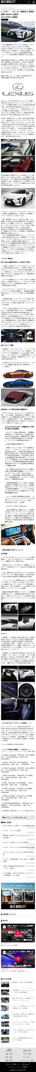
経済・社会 (9, 1057)
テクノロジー (27, 1057)
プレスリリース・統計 (27, 1060)
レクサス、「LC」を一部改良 (19, 831)
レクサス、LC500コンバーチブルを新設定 (19, 843)
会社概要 (24, 1067)
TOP (9, 1049)
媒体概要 (9, 1050)
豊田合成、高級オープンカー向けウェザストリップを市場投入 (19, 837)
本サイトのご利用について (13, 1064)
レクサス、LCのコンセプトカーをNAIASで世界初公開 (19, 854)
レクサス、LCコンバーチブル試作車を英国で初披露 (19, 848)
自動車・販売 (22, 817)
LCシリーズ (16, 46)
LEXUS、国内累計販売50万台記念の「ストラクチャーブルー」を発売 (19, 868)
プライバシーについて (14, 1067)
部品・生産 (9, 1054)
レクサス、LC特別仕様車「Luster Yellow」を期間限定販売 (19, 861)
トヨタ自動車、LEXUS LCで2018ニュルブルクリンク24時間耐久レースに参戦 (19, 875)
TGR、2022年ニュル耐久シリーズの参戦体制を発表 (19, 826)
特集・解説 (9, 1060)
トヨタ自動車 (15, 817)
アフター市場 (27, 1054)
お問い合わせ (25, 1064)
